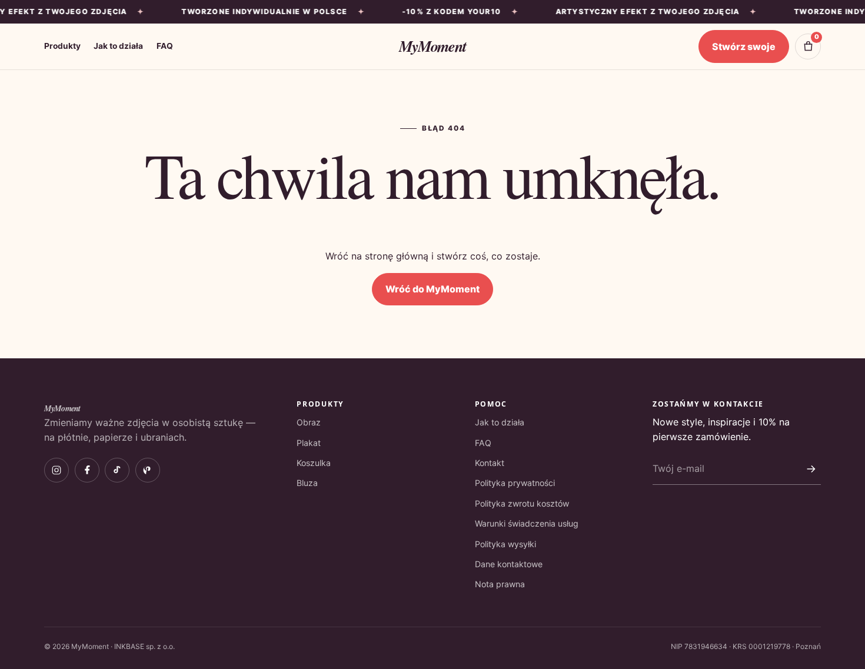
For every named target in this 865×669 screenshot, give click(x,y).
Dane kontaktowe (509, 564)
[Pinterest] (147, 470)
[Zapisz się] (811, 469)
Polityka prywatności (515, 483)
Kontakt (489, 463)
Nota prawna (500, 584)
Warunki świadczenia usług (526, 523)
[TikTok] (117, 470)
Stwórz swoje (744, 46)
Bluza (307, 483)
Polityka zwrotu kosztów (522, 503)
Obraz (309, 422)
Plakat (309, 443)
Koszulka (314, 463)
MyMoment (432, 46)
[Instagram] (56, 470)
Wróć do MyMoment (432, 289)
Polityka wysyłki (505, 544)
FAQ (165, 46)
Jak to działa (118, 46)
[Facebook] (87, 470)
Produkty (62, 46)
